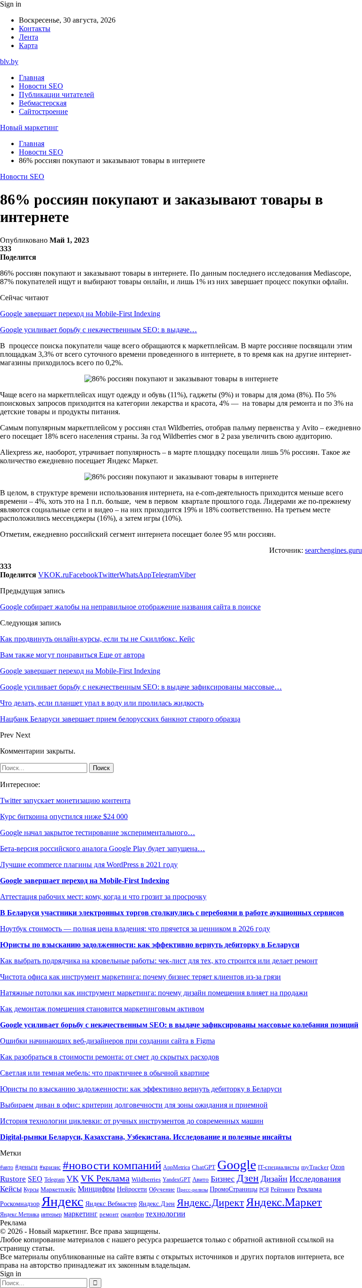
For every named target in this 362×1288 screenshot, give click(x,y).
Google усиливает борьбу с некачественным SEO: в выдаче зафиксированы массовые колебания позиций (179, 1025)
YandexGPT (176, 1180)
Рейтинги (283, 1189)
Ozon (337, 1167)
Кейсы (11, 1188)
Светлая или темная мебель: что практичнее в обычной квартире (104, 1073)
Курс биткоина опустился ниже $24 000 (64, 816)
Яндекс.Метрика (19, 1215)
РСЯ (264, 1189)
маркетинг (81, 1213)
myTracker (315, 1167)
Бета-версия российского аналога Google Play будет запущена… (102, 849)
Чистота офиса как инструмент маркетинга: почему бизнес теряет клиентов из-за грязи (140, 977)
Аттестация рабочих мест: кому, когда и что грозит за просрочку (103, 897)
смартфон (132, 1215)
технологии (165, 1213)
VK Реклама (105, 1178)
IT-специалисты (278, 1167)
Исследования (315, 1178)
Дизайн (274, 1178)
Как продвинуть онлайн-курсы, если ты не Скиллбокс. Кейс (97, 639)
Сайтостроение (43, 111)
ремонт (109, 1214)
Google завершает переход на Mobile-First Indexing (80, 314)
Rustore (13, 1178)
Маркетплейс (58, 1189)
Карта (28, 45)
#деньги (26, 1167)
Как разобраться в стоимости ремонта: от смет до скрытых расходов (109, 1057)
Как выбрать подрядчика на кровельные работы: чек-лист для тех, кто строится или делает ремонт (159, 961)
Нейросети (132, 1189)
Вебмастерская (42, 103)
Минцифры (96, 1189)
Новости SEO (41, 86)
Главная (31, 78)
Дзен (248, 1178)
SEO (35, 1178)
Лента (28, 37)
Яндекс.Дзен (157, 1203)
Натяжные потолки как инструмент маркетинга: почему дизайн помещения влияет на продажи (154, 993)
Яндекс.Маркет (284, 1202)
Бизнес (223, 1178)
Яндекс (62, 1201)
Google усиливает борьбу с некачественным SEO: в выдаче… (98, 330)
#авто (6, 1168)
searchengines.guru (333, 550)
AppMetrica (176, 1168)
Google (236, 1164)
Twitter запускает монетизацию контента (65, 800)
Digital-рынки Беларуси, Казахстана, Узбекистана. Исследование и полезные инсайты (146, 1137)
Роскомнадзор (20, 1203)
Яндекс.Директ (210, 1202)
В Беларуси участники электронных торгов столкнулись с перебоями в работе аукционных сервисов (172, 913)
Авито (200, 1179)
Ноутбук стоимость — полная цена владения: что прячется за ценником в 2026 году (135, 929)
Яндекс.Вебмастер (111, 1203)
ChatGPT (203, 1167)
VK (72, 1178)
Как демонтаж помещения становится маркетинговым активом (102, 1009)
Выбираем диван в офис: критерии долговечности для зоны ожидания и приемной (134, 1105)
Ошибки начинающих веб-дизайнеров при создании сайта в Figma (107, 1041)
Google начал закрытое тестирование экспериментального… (97, 833)
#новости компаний (112, 1165)
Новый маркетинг (29, 127)
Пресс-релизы (192, 1189)
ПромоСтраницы (233, 1189)
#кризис (50, 1167)
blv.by (9, 61)
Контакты (34, 29)
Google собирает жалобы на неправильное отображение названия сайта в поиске (130, 607)
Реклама (309, 1189)
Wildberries (146, 1179)
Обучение (162, 1189)
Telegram (54, 1180)
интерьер (51, 1215)
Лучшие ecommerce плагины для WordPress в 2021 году (89, 865)
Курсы (31, 1190)
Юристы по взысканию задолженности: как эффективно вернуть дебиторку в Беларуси (149, 945)
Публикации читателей (56, 94)
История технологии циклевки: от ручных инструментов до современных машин (131, 1121)
